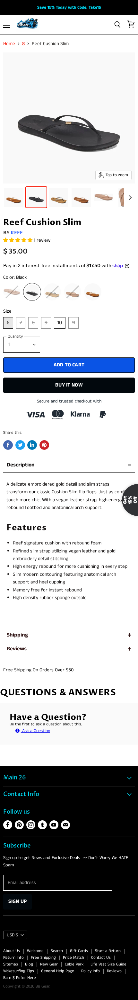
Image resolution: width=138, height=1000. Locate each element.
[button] (69, 498)
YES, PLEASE (110, 548)
